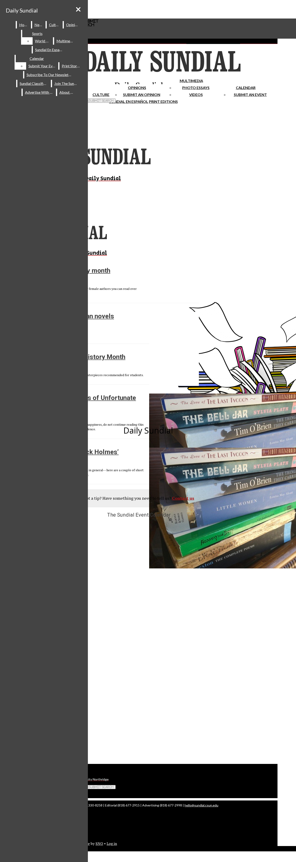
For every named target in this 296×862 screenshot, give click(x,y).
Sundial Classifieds (34, 83)
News (39, 24)
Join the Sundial (67, 83)
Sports (37, 33)
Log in (112, 843)
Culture (55, 24)
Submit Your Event (43, 66)
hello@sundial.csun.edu (201, 805)
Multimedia (191, 80)
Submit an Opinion (141, 94)
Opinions (137, 87)
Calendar (246, 87)
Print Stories (71, 66)
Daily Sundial (22, 10)
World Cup (43, 41)
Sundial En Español (128, 101)
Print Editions (163, 101)
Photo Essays (196, 87)
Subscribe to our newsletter (50, 74)
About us (67, 92)
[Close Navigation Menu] (78, 9)
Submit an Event (250, 94)
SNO (99, 843)
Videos (196, 94)
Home (24, 24)
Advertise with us (39, 92)
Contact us (183, 498)
